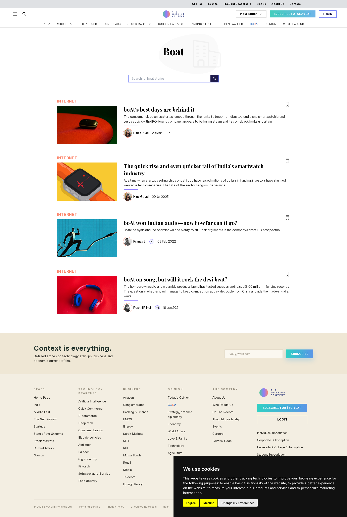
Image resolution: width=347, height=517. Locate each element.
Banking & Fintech (203, 24)
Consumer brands (90, 430)
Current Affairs (170, 24)
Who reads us (293, 24)
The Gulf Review (45, 419)
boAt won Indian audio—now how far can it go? (180, 222)
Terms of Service (89, 506)
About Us (218, 397)
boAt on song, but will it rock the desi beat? (176, 279)
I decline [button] (208, 503)
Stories (197, 4)
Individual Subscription (272, 433)
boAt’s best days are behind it (159, 109)
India (46, 24)
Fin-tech (84, 466)
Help (166, 506)
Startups (89, 24)
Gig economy (87, 459)
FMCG (127, 419)
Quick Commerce (90, 408)
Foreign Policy (133, 484)
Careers (295, 4)
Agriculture (175, 453)
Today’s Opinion (179, 397)
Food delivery (87, 481)
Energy (128, 426)
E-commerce (87, 416)
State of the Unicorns (48, 434)
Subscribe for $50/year (282, 407)
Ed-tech (84, 452)
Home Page (42, 397)
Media (127, 470)
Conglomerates (133, 405)
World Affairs (177, 431)
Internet (67, 101)
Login (328, 14)
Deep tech (85, 423)
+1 (151, 241)
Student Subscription (271, 454)
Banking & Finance (135, 412)
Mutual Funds (132, 455)
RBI (125, 448)
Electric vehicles (89, 437)
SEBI (126, 441)
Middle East (66, 24)
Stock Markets (139, 24)
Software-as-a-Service (94, 473)
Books (261, 4)
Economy (174, 424)
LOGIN (282, 419)
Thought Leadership (237, 4)
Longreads (112, 24)
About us (277, 4)
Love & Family (177, 438)
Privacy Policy (115, 506)
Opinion (270, 24)
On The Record (223, 412)
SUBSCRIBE (299, 354)
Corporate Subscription (273, 440)
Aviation (128, 397)
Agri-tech (84, 445)
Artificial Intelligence (92, 401)
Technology (176, 446)
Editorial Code (222, 441)
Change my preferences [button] (237, 503)
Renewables (233, 24)
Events (212, 4)
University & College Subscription (280, 447)
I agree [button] (191, 503)
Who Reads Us (222, 405)
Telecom (129, 477)
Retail (127, 462)
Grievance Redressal (144, 506)
